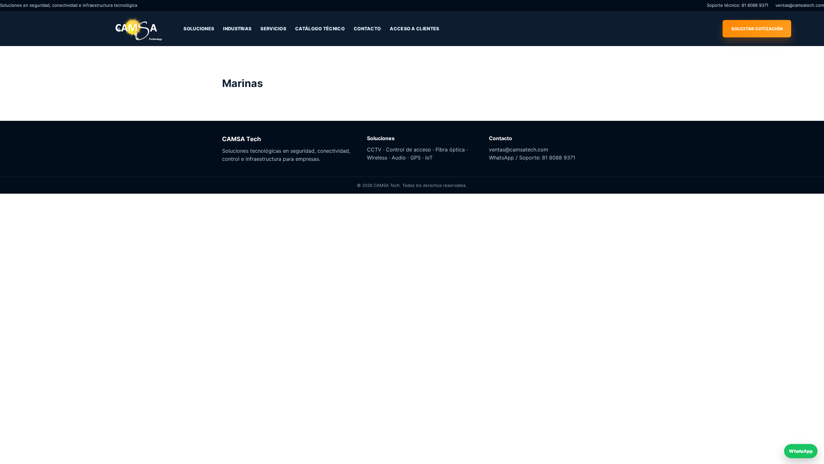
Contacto (367, 28)
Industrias (237, 28)
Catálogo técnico (320, 28)
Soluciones (198, 28)
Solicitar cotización (756, 28)
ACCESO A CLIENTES (414, 28)
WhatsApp (800, 451)
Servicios (273, 28)
